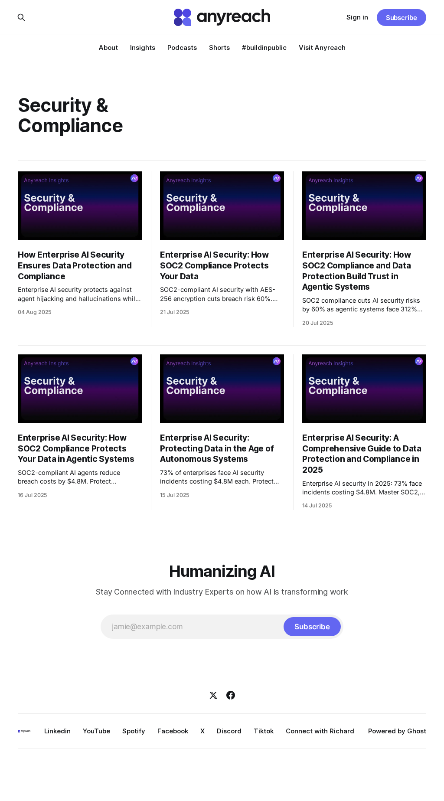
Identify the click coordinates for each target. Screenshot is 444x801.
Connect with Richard (320, 731)
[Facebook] (230, 695)
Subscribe (401, 17)
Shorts (219, 47)
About (108, 47)
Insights (142, 47)
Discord (229, 731)
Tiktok (264, 731)
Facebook (172, 731)
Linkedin (57, 731)
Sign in (357, 17)
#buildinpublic (264, 47)
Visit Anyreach (322, 47)
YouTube (96, 731)
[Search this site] (21, 17)
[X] (213, 695)
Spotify (133, 731)
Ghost (416, 731)
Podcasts (182, 47)
